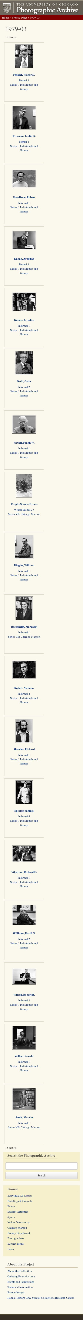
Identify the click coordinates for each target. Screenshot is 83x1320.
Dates (10, 1249)
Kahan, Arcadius (24, 258)
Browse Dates (19, 17)
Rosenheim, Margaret (24, 626)
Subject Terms (15, 1243)
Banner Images (15, 1292)
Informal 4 (24, 694)
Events (11, 1206)
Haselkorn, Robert (24, 197)
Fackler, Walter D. (24, 74)
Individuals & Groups (19, 1196)
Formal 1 (24, 80)
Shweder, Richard (24, 749)
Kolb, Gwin (24, 381)
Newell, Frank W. (24, 442)
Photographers (15, 1238)
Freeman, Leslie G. (24, 136)
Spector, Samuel (24, 810)
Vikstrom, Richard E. (24, 872)
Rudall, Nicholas (24, 688)
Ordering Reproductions (21, 1276)
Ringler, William (24, 565)
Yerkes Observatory (18, 1222)
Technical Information (20, 1287)
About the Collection (19, 1271)
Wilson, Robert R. (24, 994)
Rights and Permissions (20, 1282)
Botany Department (18, 1233)
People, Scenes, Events (24, 504)
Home (5, 17)
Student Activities (17, 1212)
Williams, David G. (24, 933)
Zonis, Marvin (24, 1117)
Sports (11, 1217)
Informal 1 (24, 203)
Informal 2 (24, 387)
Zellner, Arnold (24, 1056)
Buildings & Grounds (19, 1201)
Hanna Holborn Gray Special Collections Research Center (40, 1298)
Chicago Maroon (17, 1227)
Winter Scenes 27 (24, 510)
